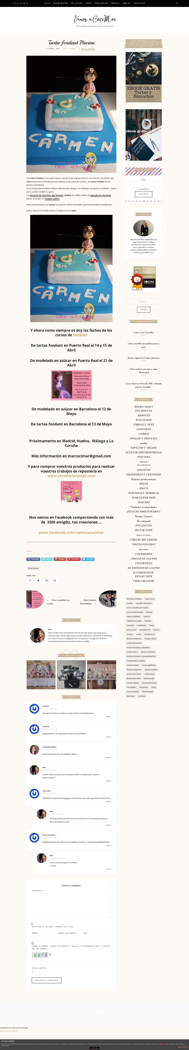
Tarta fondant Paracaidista (93, 600)
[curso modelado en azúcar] (71, 385)
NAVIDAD (144, 462)
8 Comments (71, 48)
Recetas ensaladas (148, 652)
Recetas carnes (150, 639)
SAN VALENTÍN (143, 465)
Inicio (47, 3)
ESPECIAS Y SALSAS (143, 447)
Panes (151, 625)
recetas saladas (133, 683)
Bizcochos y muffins (134, 599)
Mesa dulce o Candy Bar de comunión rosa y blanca (41, 671)
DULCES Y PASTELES (143, 438)
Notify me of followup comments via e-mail (53, 927)
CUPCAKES (143, 429)
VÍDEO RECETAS (101, 3)
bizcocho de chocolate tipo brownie (46, 195)
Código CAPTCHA (39, 968)
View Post (41, 682)
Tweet (29, 551)
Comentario (38, 891)
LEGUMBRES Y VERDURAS (143, 474)
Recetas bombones (134, 639)
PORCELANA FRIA (143, 497)
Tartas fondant (33, 568)
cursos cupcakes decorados (137, 608)
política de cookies (156, 1044)
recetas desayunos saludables (138, 647)
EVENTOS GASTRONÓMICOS (144, 452)
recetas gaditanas (148, 665)
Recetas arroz (150, 634)
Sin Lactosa (76, 3)
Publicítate (139, 3)
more (152, 252)
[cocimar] (71, 491)
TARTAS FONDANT (88, 48)
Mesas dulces (143, 549)
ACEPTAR (94, 1048)
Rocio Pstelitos (49, 835)
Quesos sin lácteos (144, 535)
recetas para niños (134, 674)
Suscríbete (143, 189)
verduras (141, 696)
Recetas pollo (149, 678)
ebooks (143, 443)
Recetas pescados (134, 678)
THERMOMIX (143, 554)
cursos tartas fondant (135, 612)
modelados (141, 625)
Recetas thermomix (149, 683)
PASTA (144, 488)
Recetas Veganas (143, 516)
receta (139, 634)
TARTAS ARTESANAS (143, 539)
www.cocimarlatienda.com (71, 475)
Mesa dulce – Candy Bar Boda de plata (101, 671)
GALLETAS (143, 470)
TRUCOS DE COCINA (143, 558)
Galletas (147, 616)
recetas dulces (132, 652)
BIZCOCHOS (143, 420)
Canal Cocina (150, 599)
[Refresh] (50, 954)
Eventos (149, 612)
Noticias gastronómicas (143, 479)
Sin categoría (144, 521)
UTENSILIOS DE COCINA (144, 568)
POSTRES (143, 502)
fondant (79, 334)
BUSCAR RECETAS (60, 3)
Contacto (115, 3)
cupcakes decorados (144, 603)
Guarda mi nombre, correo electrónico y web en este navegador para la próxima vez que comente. (71, 947)
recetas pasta (149, 674)
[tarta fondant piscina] (71, 268)
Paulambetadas (49, 747)
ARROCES (143, 415)
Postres (156, 630)
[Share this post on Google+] (46, 580)
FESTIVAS (143, 457)
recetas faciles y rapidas (136, 661)
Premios (130, 634)
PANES (143, 484)
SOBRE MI (126, 3)
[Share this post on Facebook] (30, 580)
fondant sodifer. (52, 198)
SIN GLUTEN (143, 525)
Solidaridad (143, 687)
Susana (46, 706)
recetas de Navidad (134, 643)
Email (143, 180)
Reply (108, 716)
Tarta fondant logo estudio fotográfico (71, 671)
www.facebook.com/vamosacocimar (71, 532)
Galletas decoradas (134, 621)
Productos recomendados (143, 507)
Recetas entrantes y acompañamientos (141, 656)
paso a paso (131, 630)
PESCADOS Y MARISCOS (143, 493)
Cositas (130, 603)
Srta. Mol (46, 791)
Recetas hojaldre (151, 670)
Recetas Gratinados (134, 670)
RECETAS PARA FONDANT (143, 511)
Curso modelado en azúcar (48, 600)
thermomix (131, 696)
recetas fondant (133, 665)
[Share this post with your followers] (38, 580)
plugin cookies (183, 1047)
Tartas (153, 687)
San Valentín (131, 687)
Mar (44, 767)
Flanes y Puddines (133, 616)
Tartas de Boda (132, 692)
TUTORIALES (143, 563)
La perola (130, 625)
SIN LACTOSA (143, 530)
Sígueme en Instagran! (9, 1031)
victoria (46, 726)
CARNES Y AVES (143, 424)
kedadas (148, 621)
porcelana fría (145, 630)
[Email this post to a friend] (55, 580)
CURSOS (88, 3)
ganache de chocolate (101, 195)
